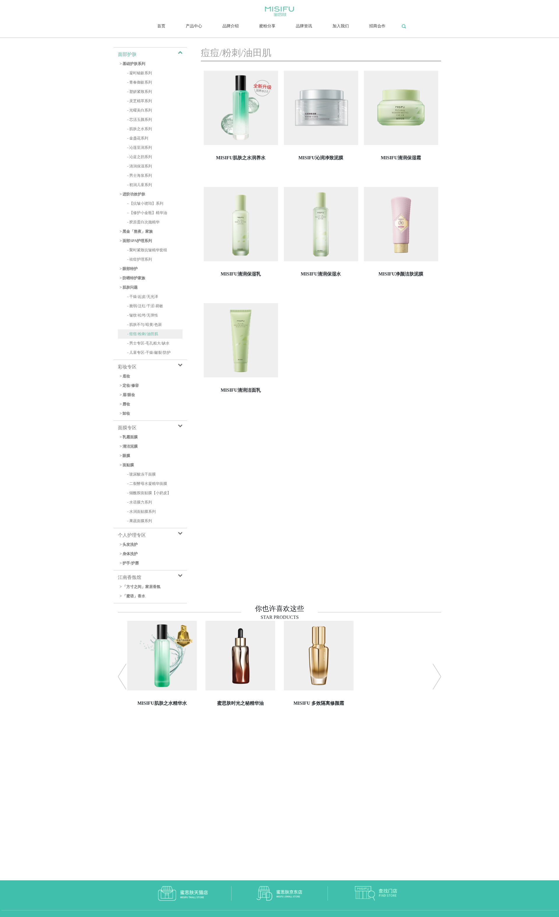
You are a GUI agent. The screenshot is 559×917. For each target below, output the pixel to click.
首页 (161, 26)
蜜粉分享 (267, 26)
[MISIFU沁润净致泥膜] (321, 185)
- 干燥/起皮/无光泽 (142, 297)
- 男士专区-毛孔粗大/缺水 (148, 343)
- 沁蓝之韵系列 (139, 157)
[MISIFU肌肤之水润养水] (241, 185)
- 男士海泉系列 (139, 176)
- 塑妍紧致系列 (139, 92)
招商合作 (377, 26)
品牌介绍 (230, 26)
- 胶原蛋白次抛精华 (143, 222)
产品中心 (194, 26)
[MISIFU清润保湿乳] (241, 301)
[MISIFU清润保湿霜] (401, 185)
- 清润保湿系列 (139, 166)
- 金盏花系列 (137, 138)
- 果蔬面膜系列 (139, 521)
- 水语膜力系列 (139, 502)
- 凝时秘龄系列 (139, 73)
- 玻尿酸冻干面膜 (141, 474)
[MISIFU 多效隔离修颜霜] (318, 730)
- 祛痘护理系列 (139, 259)
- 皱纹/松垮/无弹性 (142, 315)
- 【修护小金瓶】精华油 (147, 213)
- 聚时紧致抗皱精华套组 (147, 250)
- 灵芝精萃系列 (139, 101)
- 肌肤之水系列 (139, 129)
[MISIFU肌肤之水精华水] (162, 730)
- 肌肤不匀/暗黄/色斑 (144, 325)
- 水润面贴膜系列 (141, 512)
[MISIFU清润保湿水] (321, 301)
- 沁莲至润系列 (139, 148)
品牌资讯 (304, 26)
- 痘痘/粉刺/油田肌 (142, 334)
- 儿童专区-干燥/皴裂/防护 (149, 353)
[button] (122, 676)
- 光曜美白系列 (139, 110)
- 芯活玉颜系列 (139, 120)
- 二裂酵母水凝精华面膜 (147, 484)
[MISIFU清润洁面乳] (241, 417)
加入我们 (340, 26)
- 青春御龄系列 (139, 82)
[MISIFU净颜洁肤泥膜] (401, 301)
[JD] (279, 893)
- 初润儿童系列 (139, 185)
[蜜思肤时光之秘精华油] (240, 730)
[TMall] (183, 893)
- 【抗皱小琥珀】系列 (145, 204)
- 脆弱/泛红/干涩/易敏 (145, 306)
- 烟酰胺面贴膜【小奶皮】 (149, 493)
